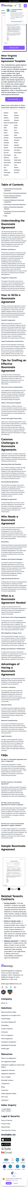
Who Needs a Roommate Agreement (15, 204)
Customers (4, 1090)
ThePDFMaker (5, 1019)
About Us (4, 1003)
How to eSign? (6, 1077)
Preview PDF (14, 48)
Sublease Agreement (11, 941)
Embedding (4, 1025)
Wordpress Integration (8, 1042)
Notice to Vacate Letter (12, 921)
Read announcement (16, 21)
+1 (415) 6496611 (6, 1109)
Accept (9, 1183)
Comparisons (5, 1083)
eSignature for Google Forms (10, 1015)
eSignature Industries (8, 1073)
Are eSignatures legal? (8, 1061)
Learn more (15, 1180)
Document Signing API (8, 1022)
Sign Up (20, 5)
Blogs (3, 1087)
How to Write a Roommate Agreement (15, 193)
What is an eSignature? (8, 1058)
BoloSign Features (7, 1080)
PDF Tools (4, 1097)
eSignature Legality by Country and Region (12, 1066)
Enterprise (4, 1032)
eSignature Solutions (8, 1070)
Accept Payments (7, 1029)
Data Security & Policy (8, 1130)
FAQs (5, 215)
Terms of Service (6, 1120)
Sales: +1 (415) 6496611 (14, 1)
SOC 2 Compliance (7, 1035)
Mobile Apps (5, 1048)
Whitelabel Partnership (8, 1045)
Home (3, 10)
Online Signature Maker (8, 1093)
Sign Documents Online (8, 1012)
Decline (16, 1183)
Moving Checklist (10, 903)
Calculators (5, 1100)
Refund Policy (5, 1127)
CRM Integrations (7, 1039)
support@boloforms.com (13, 984)
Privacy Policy (5, 1124)
